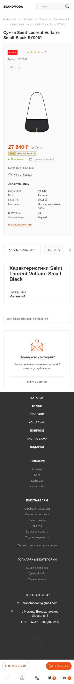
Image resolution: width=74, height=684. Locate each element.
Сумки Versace (37, 579)
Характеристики (22, 249)
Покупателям (37, 500)
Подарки (37, 447)
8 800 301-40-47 (38, 595)
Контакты (37, 480)
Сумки (37, 406)
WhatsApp (37, 641)
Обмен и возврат (37, 520)
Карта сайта (37, 486)
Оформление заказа (37, 508)
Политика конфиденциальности (37, 545)
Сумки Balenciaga (37, 567)
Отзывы (37, 469)
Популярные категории (37, 559)
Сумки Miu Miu (37, 573)
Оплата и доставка (37, 514)
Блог (37, 475)
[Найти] (67, 6)
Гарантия (37, 525)
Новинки (37, 430)
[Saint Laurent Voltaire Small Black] (37, 106)
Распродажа (37, 438)
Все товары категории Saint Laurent (27, 318)
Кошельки (37, 422)
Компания (37, 461)
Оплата (54, 249)
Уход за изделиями (37, 537)
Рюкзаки (37, 414)
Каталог (37, 397)
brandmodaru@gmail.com (40, 603)
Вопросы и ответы (37, 531)
